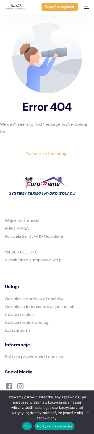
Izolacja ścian (17, 330)
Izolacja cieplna (19, 314)
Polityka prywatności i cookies (34, 356)
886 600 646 (25, 252)
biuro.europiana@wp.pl (40, 260)
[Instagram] (20, 386)
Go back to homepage (47, 153)
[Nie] (87, 412)
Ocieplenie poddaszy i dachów (34, 298)
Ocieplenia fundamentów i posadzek (39, 306)
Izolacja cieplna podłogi (27, 322)
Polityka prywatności (54, 426)
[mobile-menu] (86, 7)
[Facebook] (9, 386)
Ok (27, 426)
